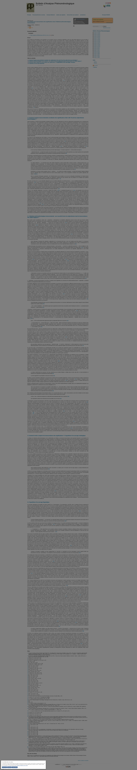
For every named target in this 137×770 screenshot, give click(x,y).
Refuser (9, 767)
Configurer (14, 767)
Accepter (4, 767)
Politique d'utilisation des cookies (22, 765)
